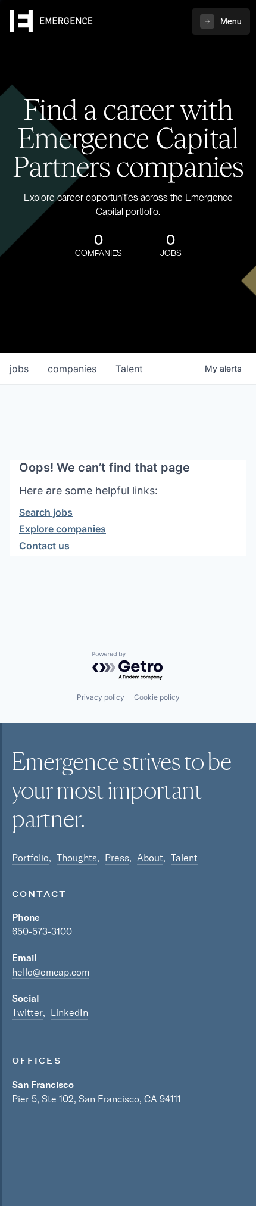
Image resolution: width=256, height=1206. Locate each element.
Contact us (44, 545)
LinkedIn (69, 1012)
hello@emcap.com (50, 972)
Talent (184, 858)
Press (117, 858)
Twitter (27, 1012)
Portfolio (30, 858)
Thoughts (77, 858)
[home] (51, 21)
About (150, 858)
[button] (221, 21)
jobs (19, 369)
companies (72, 369)
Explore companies (62, 529)
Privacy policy (100, 697)
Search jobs (46, 512)
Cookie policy (157, 697)
